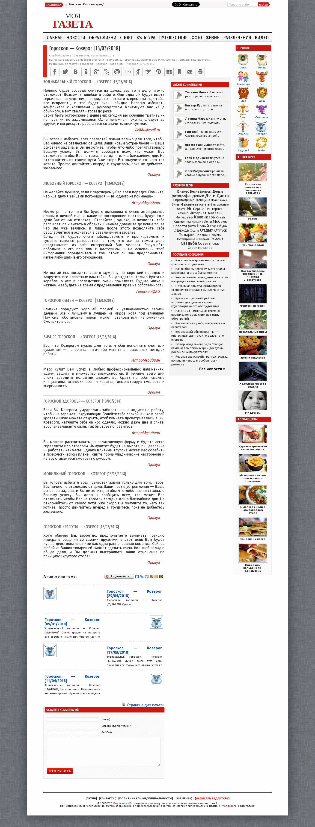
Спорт (126, 37)
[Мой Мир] (161, 577)
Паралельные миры (253, 331)
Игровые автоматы (195, 204)
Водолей (243, 150)
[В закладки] (179, 71)
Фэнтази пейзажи (252, 305)
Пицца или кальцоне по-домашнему (252, 567)
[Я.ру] (138, 71)
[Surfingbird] (148, 71)
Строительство (200, 248)
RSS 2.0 (135, 59)
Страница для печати (145, 705)
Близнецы (243, 84)
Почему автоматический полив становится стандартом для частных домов (198, 289)
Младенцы (253, 412)
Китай (220, 217)
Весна (194, 191)
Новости (75, 4)
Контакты (107, 798)
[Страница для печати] (123, 705)
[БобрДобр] (169, 71)
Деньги (198, 196)
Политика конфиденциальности (145, 798)
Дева (262, 100)
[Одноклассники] (86, 71)
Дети (210, 195)
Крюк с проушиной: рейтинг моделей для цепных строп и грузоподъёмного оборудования (195, 302)
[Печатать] (200, 71)
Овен (243, 67)
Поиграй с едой (253, 244)
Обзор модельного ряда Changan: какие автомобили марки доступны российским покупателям (197, 348)
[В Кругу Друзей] (158, 71)
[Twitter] (65, 71)
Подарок (202, 235)
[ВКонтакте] (75, 71)
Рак (262, 84)
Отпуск (220, 230)
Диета (223, 195)
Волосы (205, 191)
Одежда (181, 230)
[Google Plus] (151, 577)
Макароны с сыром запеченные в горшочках (252, 478)
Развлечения (237, 37)
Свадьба (189, 243)
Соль (216, 243)
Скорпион (261, 117)
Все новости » (212, 369)
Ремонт (217, 239)
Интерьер (184, 217)
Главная (54, 37)
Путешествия (173, 37)
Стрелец (243, 133)
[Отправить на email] (189, 71)
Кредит (197, 222)
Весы (243, 117)
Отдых (206, 230)
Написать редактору (212, 798)
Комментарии (92, 4)
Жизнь (213, 37)
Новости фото (184, 226)
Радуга (253, 218)
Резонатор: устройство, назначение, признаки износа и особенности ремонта (199, 360)
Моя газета (120, 803)
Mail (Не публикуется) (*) (116, 725)
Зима (175, 204)
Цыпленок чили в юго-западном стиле (252, 509)
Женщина (202, 200)
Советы (204, 243)
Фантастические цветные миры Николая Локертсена (253, 275)
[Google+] (96, 71)
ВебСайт (106, 732)
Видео (262, 37)
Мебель (220, 221)
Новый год (206, 226)
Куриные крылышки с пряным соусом (253, 448)
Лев (243, 100)
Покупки (215, 235)
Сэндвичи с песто (252, 538)
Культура (146, 37)
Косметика (182, 222)
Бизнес (183, 191)
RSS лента (183, 798)
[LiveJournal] (106, 71)
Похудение (186, 239)
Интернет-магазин (206, 213)
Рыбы (261, 150)
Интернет (196, 208)
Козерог (261, 133)
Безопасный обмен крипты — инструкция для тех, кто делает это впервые (197, 335)
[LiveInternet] (127, 71)
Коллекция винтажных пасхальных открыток (253, 188)
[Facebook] (54, 71)
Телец (261, 67)
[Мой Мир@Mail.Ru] (117, 71)
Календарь (204, 217)
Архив (91, 798)
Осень (194, 230)
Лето (208, 222)
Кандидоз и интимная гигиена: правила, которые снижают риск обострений (195, 314)
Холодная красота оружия (253, 385)
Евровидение (183, 200)
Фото (196, 37)
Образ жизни (102, 37)
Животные (219, 200)
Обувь (222, 226)
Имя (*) (105, 719)
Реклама (203, 239)
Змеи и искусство (253, 357)
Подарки (187, 234)
